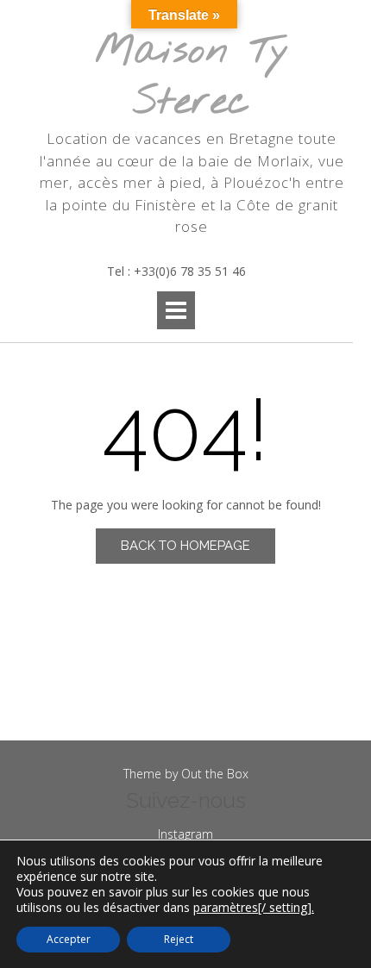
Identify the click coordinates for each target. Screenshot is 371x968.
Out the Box (214, 773)
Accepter (69, 939)
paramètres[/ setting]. (253, 907)
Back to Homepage (185, 545)
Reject (178, 939)
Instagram (185, 834)
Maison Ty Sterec (192, 77)
